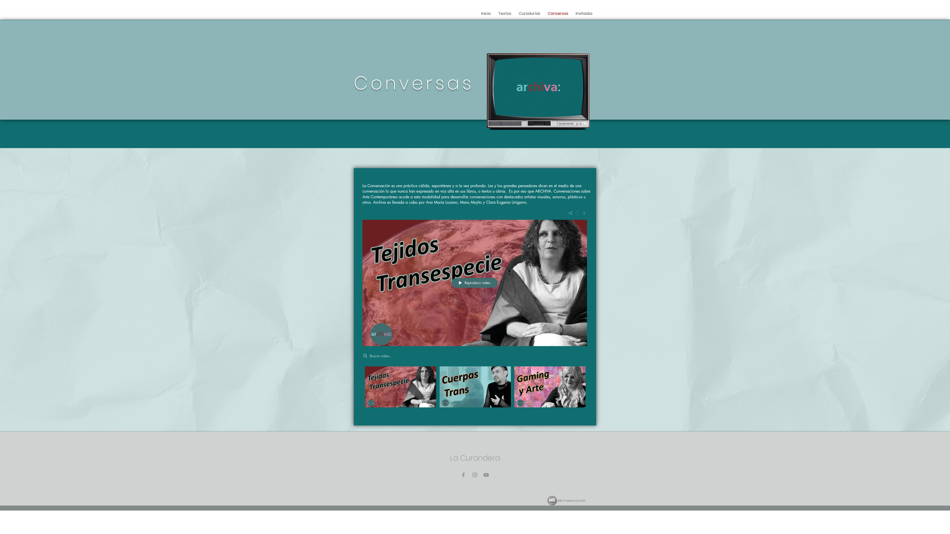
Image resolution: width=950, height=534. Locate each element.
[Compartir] (570, 213)
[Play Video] (400, 387)
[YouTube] (486, 475)
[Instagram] (475, 475)
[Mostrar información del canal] (582, 213)
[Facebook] (463, 475)
